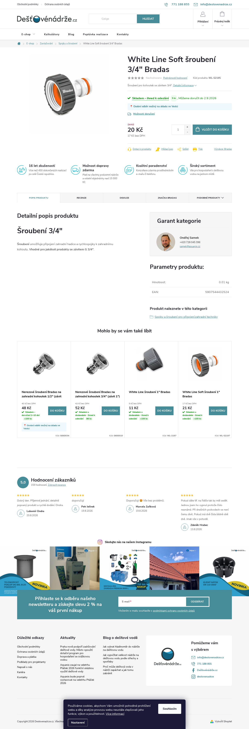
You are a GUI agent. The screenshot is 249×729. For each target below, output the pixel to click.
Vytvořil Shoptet (223, 721)
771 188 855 (204, 664)
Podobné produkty (208, 197)
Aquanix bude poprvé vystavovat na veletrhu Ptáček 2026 (77, 680)
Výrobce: (223, 149)
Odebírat (197, 601)
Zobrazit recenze (57, 485)
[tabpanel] (44, 389)
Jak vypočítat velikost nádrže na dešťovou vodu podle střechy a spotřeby (121, 658)
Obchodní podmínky (27, 4)
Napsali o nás (24, 667)
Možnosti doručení (144, 114)
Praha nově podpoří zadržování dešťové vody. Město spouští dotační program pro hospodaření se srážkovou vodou (77, 653)
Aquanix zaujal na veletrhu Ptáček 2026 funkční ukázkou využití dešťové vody (77, 668)
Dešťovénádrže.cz (207, 670)
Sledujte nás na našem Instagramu (128, 542)
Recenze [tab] (81, 197)
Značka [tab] (167, 197)
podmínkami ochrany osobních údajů (174, 610)
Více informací (115, 714)
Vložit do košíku (215, 130)
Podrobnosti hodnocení (175, 78)
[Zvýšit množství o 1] (187, 127)
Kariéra (21, 672)
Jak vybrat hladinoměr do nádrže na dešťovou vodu (121, 648)
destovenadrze (205, 676)
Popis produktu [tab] (38, 197)
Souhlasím (170, 709)
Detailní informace (183, 85)
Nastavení (78, 723)
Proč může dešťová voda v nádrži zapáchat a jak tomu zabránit (118, 670)
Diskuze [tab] (124, 197)
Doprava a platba (26, 657)
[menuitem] (28, 34)
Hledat (148, 19)
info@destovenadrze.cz (210, 657)
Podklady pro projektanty (31, 662)
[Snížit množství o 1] (187, 132)
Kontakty (22, 677)
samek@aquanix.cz (190, 246)
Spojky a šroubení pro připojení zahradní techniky (186, 317)
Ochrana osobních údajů (57, 4)
